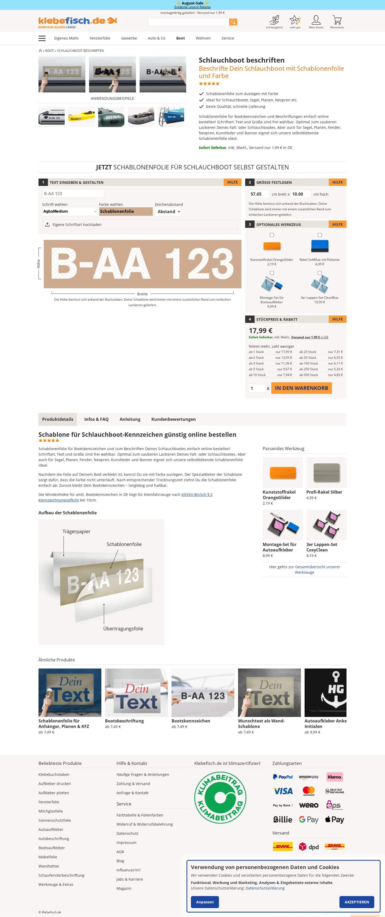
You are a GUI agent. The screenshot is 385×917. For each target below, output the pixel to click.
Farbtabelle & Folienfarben (140, 815)
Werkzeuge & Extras (55, 884)
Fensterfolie (100, 38)
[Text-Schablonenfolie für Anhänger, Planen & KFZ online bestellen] (69, 693)
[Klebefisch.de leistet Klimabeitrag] (231, 798)
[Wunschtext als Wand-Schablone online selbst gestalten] (269, 693)
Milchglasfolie (50, 811)
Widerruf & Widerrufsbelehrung (145, 824)
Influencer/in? (129, 870)
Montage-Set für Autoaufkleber (279, 547)
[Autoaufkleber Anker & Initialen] (336, 693)
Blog (120, 860)
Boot (180, 38)
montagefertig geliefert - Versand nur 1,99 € (193, 12)
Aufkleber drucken (54, 783)
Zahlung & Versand (133, 783)
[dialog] (283, 886)
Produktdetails (57, 419)
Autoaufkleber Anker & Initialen (329, 723)
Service (228, 38)
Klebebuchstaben (53, 774)
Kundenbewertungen (173, 419)
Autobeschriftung (53, 838)
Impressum (126, 842)
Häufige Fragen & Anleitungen (143, 774)
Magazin (124, 888)
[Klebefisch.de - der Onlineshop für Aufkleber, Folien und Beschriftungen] (40, 51)
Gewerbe (129, 38)
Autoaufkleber (50, 829)
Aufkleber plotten (53, 792)
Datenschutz (128, 833)
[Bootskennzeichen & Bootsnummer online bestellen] (203, 693)
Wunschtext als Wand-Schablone (261, 723)
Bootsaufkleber (51, 847)
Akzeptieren (357, 901)
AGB (120, 851)
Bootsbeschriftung (124, 721)
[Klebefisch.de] (89, 23)
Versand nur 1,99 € (270, 147)
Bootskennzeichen (191, 721)
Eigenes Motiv (66, 38)
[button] (51, 117)
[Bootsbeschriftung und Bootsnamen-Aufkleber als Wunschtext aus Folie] (136, 693)
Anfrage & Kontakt (132, 792)
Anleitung (130, 419)
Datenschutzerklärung (265, 888)
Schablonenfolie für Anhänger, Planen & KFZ (63, 723)
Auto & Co (156, 38)
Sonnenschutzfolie (54, 820)
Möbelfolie (47, 856)
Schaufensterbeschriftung (61, 875)
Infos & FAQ (96, 419)
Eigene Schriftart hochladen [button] (77, 224)
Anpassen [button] (205, 901)
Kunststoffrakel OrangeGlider (279, 494)
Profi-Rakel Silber (324, 492)
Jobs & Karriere (130, 879)
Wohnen (203, 38)
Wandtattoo (48, 866)
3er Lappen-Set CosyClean (321, 547)
